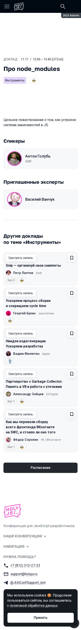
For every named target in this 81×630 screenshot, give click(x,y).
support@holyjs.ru (23, 574)
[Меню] (7, 6)
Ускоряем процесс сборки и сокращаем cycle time (28, 303)
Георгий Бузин (24, 313)
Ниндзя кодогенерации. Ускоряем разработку (26, 343)
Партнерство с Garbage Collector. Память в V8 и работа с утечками (34, 384)
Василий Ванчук (40, 199)
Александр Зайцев (28, 394)
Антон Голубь (38, 156)
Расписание (40, 468)
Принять (41, 618)
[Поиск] (63, 6)
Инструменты (14, 80)
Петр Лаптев (23, 273)
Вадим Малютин (26, 353)
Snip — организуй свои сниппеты (33, 265)
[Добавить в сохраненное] (71, 257)
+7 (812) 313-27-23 (25, 565)
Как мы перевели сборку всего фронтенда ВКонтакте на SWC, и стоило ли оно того (31, 427)
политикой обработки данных (34, 606)
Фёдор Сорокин (25, 439)
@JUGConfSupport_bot (28, 583)
